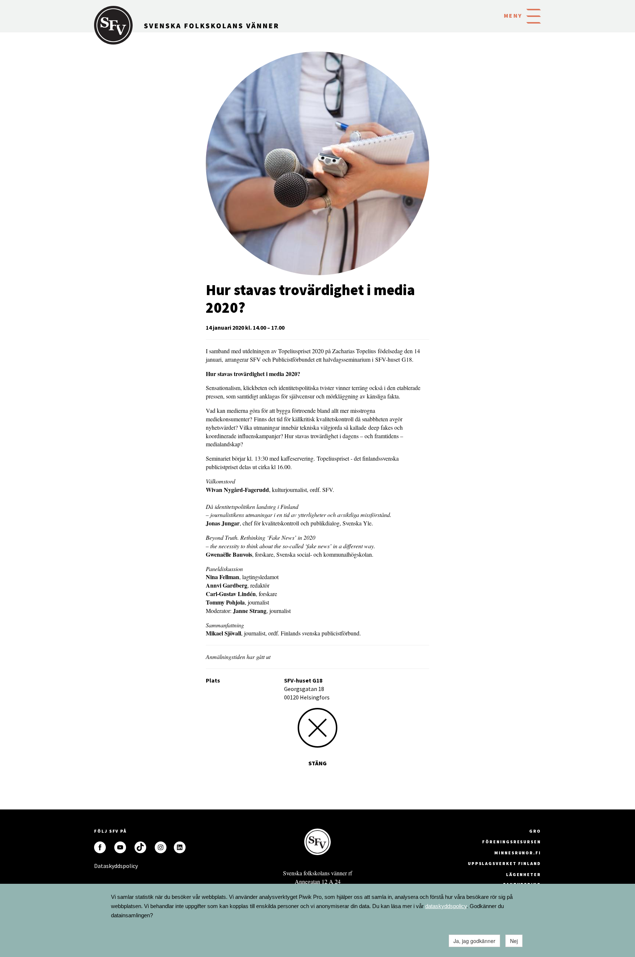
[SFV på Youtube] (120, 847)
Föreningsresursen (511, 841)
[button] (533, 15)
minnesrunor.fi (517, 852)
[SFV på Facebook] (100, 847)
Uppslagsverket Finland (504, 863)
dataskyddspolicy (446, 906)
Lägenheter (523, 874)
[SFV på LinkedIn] (180, 847)
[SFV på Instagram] (160, 847)
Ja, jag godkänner (474, 940)
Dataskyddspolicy (100, 865)
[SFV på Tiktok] (140, 847)
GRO (535, 831)
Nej (514, 940)
